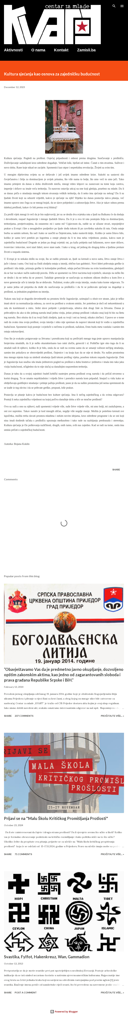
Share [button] (116, 469)
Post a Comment (26, 992)
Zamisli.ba (86, 50)
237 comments (24, 715)
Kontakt (61, 50)
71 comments (23, 854)
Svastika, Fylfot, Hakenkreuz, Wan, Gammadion (46, 956)
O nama (38, 50)
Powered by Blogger (66, 1011)
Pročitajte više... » (112, 715)
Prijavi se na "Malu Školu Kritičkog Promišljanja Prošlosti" (56, 818)
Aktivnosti (13, 50)
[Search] (114, 6)
